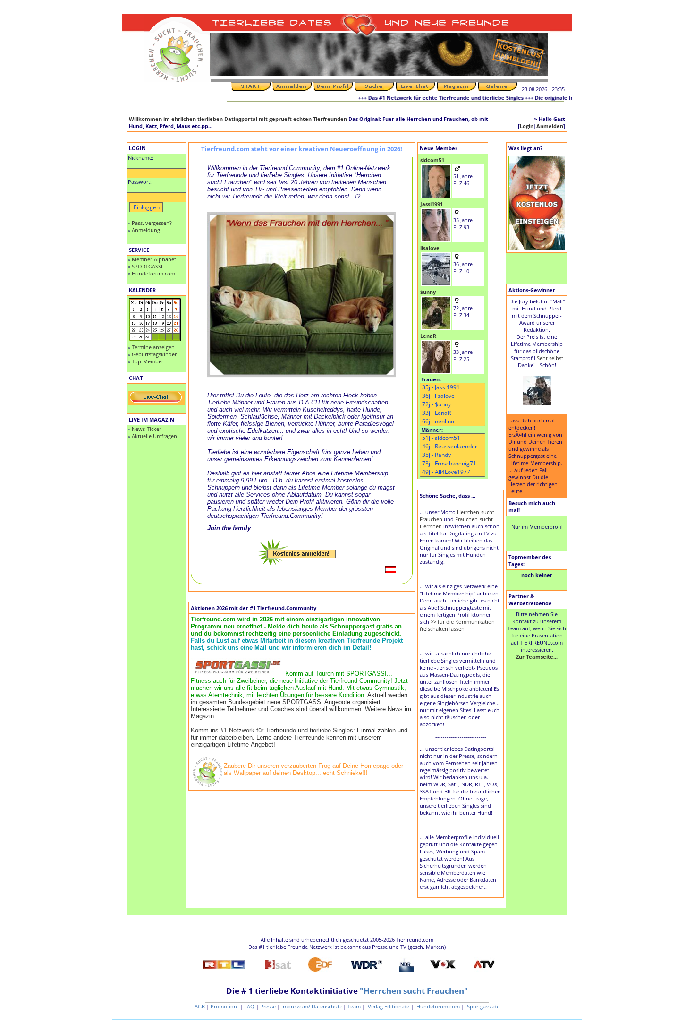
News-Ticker (146, 428)
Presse (268, 1006)
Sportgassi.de (482, 1006)
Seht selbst (550, 357)
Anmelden (549, 125)
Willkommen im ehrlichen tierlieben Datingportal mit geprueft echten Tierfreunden (238, 118)
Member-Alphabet (154, 259)
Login (526, 125)
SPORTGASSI (147, 266)
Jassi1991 (431, 203)
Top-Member (147, 361)
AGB (200, 1006)
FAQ (249, 1006)
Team (354, 1006)
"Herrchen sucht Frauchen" (414, 990)
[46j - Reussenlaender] (452, 446)
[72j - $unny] (452, 404)
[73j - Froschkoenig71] (452, 463)
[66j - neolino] (452, 421)
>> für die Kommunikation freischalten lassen (457, 625)
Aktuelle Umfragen (154, 435)
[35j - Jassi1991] (452, 387)
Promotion (224, 1006)
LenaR (428, 335)
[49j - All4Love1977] (452, 472)
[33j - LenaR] (452, 413)
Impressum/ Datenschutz (311, 1006)
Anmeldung (146, 229)
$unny (428, 291)
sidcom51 (432, 159)
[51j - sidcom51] (452, 438)
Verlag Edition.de (387, 1006)
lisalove (430, 247)
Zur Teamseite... (537, 656)
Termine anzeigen (153, 347)
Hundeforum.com (153, 273)
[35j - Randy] (452, 455)
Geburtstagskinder (154, 354)
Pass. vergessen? (152, 222)
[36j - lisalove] (452, 396)
